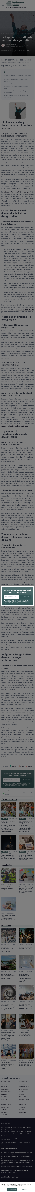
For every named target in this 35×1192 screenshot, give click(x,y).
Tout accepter (12, 1189)
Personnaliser (23, 1189)
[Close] (31, 589)
